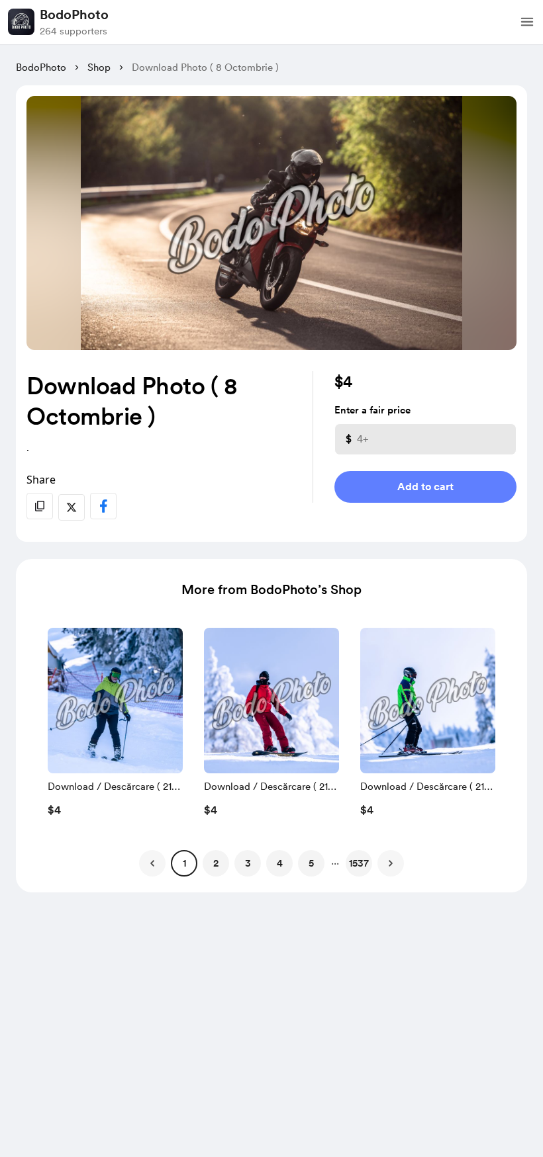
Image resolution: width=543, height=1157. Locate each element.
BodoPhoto (74, 14)
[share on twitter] (71, 507)
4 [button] (280, 863)
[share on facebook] (103, 506)
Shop (99, 67)
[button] (527, 22)
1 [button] (184, 863)
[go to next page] (390, 863)
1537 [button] (359, 863)
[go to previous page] (152, 863)
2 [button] (216, 863)
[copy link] (39, 506)
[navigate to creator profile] (21, 22)
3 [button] (248, 863)
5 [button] (311, 863)
